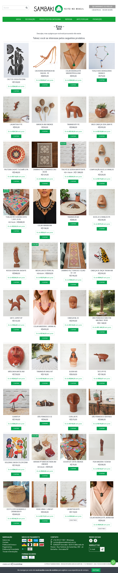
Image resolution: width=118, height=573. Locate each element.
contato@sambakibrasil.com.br (64, 542)
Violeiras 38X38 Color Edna (16, 462)
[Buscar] (26, 8)
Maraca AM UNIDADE (44, 124)
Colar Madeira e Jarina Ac (45, 326)
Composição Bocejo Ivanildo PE (102, 171)
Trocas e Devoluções (10, 552)
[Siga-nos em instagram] (91, 540)
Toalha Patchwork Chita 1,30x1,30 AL (16, 218)
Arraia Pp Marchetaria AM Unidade (44, 463)
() (103, 7)
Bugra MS (73, 372)
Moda (18, 19)
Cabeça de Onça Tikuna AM (102, 271)
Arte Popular (82, 19)
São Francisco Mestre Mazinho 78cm (101, 319)
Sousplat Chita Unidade (73, 462)
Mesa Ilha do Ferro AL (45, 271)
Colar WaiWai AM (45, 225)
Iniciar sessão (107, 10)
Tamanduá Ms (73, 217)
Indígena (68, 19)
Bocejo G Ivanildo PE (101, 217)
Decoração (30, 19)
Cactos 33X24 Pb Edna (16, 79)
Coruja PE (73, 417)
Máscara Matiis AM (16, 372)
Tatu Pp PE (101, 372)
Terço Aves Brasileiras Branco (102, 72)
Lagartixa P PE (16, 124)
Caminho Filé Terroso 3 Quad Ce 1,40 (73, 272)
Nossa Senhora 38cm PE (16, 271)
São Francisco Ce (44, 417)
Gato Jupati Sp (16, 318)
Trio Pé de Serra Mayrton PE (73, 170)
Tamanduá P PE (73, 124)
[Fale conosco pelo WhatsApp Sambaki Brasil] (113, 562)
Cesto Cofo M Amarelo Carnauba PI (16, 510)
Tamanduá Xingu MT (45, 372)
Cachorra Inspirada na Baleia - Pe (45, 72)
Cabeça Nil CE (73, 318)
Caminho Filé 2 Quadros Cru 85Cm (44, 171)
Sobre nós (6, 540)
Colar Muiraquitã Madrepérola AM (73, 72)
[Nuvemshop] (13, 564)
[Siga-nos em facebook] (95, 540)
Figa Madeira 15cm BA (102, 462)
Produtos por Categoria (50, 19)
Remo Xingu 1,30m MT (44, 509)
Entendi (96, 570)
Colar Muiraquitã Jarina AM (102, 518)
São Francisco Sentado (102, 417)
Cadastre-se (96, 10)
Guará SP (16, 417)
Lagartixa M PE (73, 509)
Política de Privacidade (11, 549)
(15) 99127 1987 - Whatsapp (63, 540)
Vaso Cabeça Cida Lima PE (101, 124)
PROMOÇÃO (97, 19)
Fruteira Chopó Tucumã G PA (16, 170)
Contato (5, 542)
